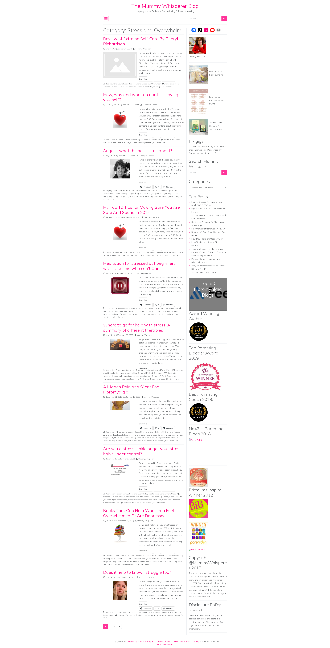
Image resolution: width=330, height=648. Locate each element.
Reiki (164, 376)
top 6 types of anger (145, 193)
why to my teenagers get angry (167, 196)
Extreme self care (110, 87)
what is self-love (118, 143)
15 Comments (109, 618)
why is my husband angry (142, 196)
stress (155, 87)
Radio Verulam (155, 499)
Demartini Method (145, 373)
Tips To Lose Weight (146, 308)
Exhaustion (130, 615)
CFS (164, 432)
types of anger (161, 193)
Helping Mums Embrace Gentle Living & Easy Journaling (175, 641)
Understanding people (124, 193)
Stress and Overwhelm (151, 84)
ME (112, 438)
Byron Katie (166, 370)
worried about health (136, 255)
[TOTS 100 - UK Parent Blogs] (199, 550)
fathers (115, 311)
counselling (132, 373)
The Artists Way (109, 564)
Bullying (108, 190)
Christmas (109, 252)
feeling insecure (164, 252)
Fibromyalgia (111, 308)
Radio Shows (111, 140)
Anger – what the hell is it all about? (137, 150)
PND (162, 561)
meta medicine (140, 376)
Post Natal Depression (174, 561)
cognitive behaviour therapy (114, 373)
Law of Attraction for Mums (129, 84)
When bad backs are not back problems (145, 441)
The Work (140, 379)
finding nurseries (143, 615)
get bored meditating (128, 311)
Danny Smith (168, 496)
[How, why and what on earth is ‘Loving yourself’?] (120, 118)
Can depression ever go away (140, 558)
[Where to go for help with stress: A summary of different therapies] (120, 344)
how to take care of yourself (130, 87)
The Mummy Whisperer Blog (165, 6)
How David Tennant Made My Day (207, 238)
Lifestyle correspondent (138, 499)
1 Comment (166, 87)
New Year (119, 252)
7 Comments (173, 379)
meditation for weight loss (121, 314)
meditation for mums (157, 311)
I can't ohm (142, 311)
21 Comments (121, 317)
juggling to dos (157, 615)
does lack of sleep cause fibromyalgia (129, 435)
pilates (138, 438)
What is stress (109, 502)
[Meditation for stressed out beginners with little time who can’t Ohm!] (120, 286)
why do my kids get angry (120, 196)
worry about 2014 (153, 255)
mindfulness (138, 314)
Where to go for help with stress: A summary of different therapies (136, 327)
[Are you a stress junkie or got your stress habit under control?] (120, 469)
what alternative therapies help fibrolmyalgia (161, 438)
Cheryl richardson (171, 84)
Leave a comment (172, 255)
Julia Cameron (133, 561)
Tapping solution (128, 379)
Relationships (141, 190)
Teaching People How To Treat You (207, 249)
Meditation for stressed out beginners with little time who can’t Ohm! (139, 266)
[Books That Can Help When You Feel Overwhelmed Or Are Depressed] (120, 534)
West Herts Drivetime (171, 499)
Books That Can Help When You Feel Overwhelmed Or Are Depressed (138, 513)
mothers (154, 314)
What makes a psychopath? (204, 272)
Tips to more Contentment (149, 140)
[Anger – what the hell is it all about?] (120, 168)
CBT (173, 370)
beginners (107, 311)
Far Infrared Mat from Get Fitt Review (208, 228)
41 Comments (172, 441)
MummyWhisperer (143, 49)
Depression (117, 190)
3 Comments (159, 143)
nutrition (121, 438)
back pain (121, 615)
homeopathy (117, 376)
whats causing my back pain (115, 441)
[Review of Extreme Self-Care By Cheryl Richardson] (120, 65)
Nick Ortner (152, 376)
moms (147, 314)
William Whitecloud (125, 564)
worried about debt (118, 255)
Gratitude (172, 373)
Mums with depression (149, 561)
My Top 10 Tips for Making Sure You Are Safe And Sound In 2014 (141, 210)
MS (115, 438)
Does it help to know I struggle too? (137, 572)
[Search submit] (224, 18)
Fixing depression (119, 561)
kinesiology (128, 376)
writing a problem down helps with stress (133, 502)
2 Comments (108, 199)
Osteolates (129, 438)
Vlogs (173, 494)
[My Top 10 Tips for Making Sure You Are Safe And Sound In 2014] (120, 230)
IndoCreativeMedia (165, 644)
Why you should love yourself (138, 143)
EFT (165, 373)
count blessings (156, 496)
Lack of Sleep (133, 432)
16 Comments (143, 564)
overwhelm (147, 87)
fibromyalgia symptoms (168, 435)
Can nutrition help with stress (136, 496)
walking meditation (166, 314)
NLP (159, 376)
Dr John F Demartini (162, 558)
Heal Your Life (111, 84)
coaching (180, 370)
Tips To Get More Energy (158, 612)
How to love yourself (171, 140)
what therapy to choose (155, 379)
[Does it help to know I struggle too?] (120, 590)
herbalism (107, 376)
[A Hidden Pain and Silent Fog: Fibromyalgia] (120, 405)
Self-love (106, 143)
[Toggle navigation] (106, 18)
